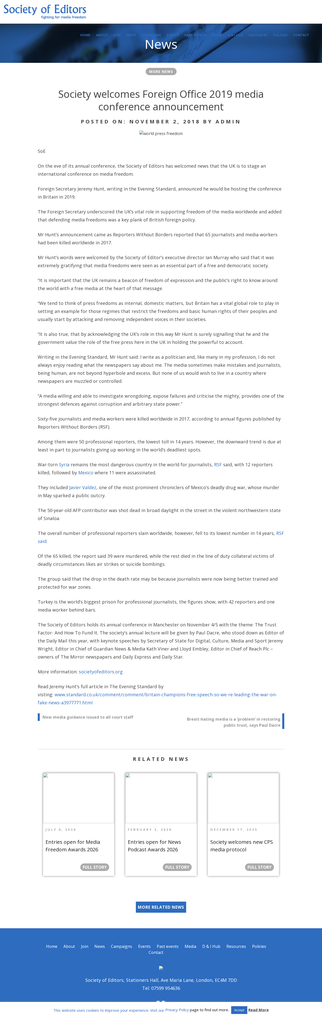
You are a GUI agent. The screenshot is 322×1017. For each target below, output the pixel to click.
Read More (258, 1009)
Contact (301, 35)
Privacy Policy (177, 1009)
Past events (195, 35)
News (131, 35)
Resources (258, 35)
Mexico (85, 473)
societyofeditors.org (101, 672)
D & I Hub (235, 35)
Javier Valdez (82, 487)
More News (161, 71)
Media (217, 35)
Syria (64, 464)
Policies (280, 35)
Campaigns (151, 35)
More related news (161, 907)
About (102, 35)
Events (173, 35)
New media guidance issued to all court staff (88, 717)
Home (85, 35)
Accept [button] (239, 1010)
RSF (218, 464)
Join (117, 35)
